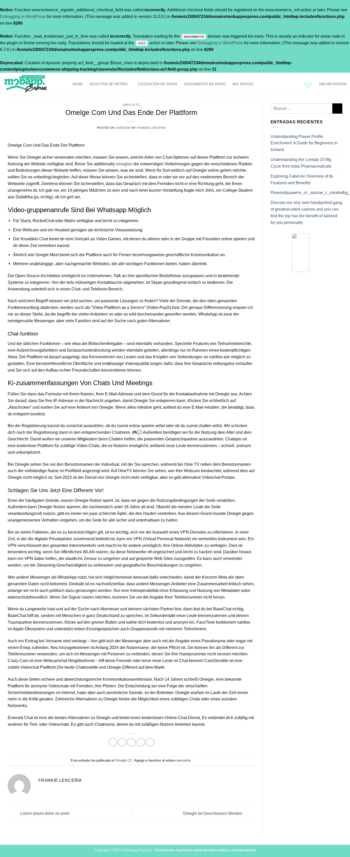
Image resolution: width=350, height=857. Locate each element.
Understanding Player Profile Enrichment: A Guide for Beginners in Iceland (304, 143)
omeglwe (124, 163)
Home (78, 84)
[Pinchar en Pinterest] (141, 742)
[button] (308, 84)
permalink (184, 760)
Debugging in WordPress (23, 16)
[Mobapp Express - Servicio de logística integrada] (34, 84)
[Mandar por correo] (131, 742)
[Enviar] (337, 108)
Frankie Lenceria (151, 127)
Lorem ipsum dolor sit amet (44, 813)
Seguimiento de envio (205, 84)
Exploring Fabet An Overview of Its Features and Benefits (302, 179)
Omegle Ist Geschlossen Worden (213, 813)
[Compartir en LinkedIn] (150, 742)
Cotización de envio (157, 84)
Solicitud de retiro (108, 84)
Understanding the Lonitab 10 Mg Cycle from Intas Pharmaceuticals (301, 162)
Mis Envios (243, 84)
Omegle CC (131, 104)
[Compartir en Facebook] (112, 742)
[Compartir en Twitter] (122, 742)
